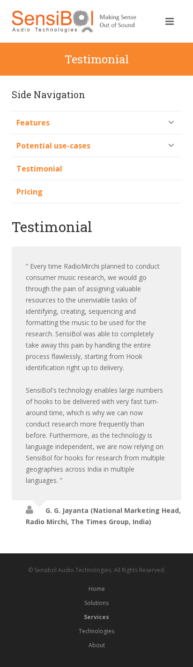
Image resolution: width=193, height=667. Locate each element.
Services (96, 617)
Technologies (96, 631)
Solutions (96, 603)
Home (97, 589)
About (97, 645)
